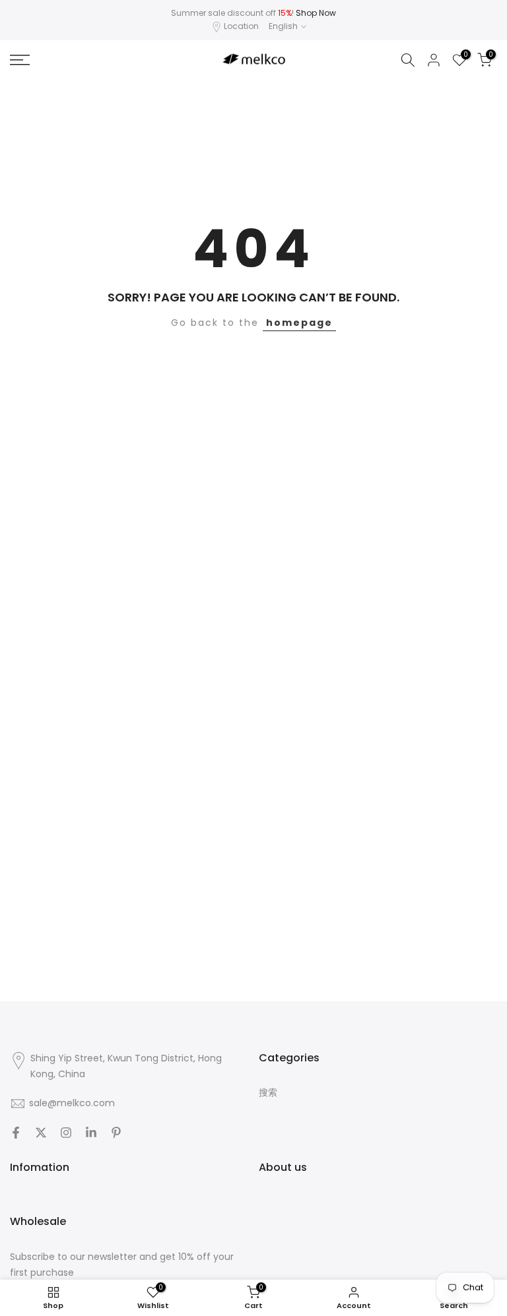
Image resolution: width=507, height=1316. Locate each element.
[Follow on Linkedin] (91, 1133)
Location (241, 26)
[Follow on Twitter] (41, 1133)
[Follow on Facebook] (16, 1133)
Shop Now (316, 12)
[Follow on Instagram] (66, 1133)
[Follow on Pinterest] (116, 1133)
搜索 (268, 1092)
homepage (299, 322)
